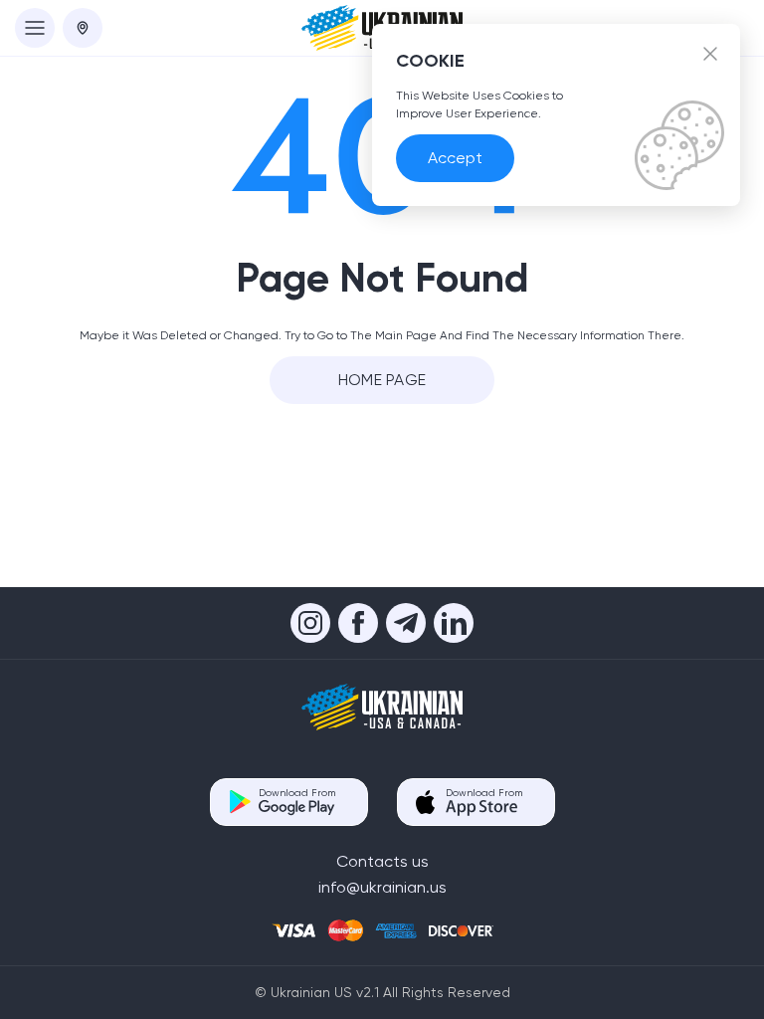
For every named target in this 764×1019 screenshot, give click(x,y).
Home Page (382, 379)
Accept (455, 157)
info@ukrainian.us (382, 887)
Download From (297, 792)
